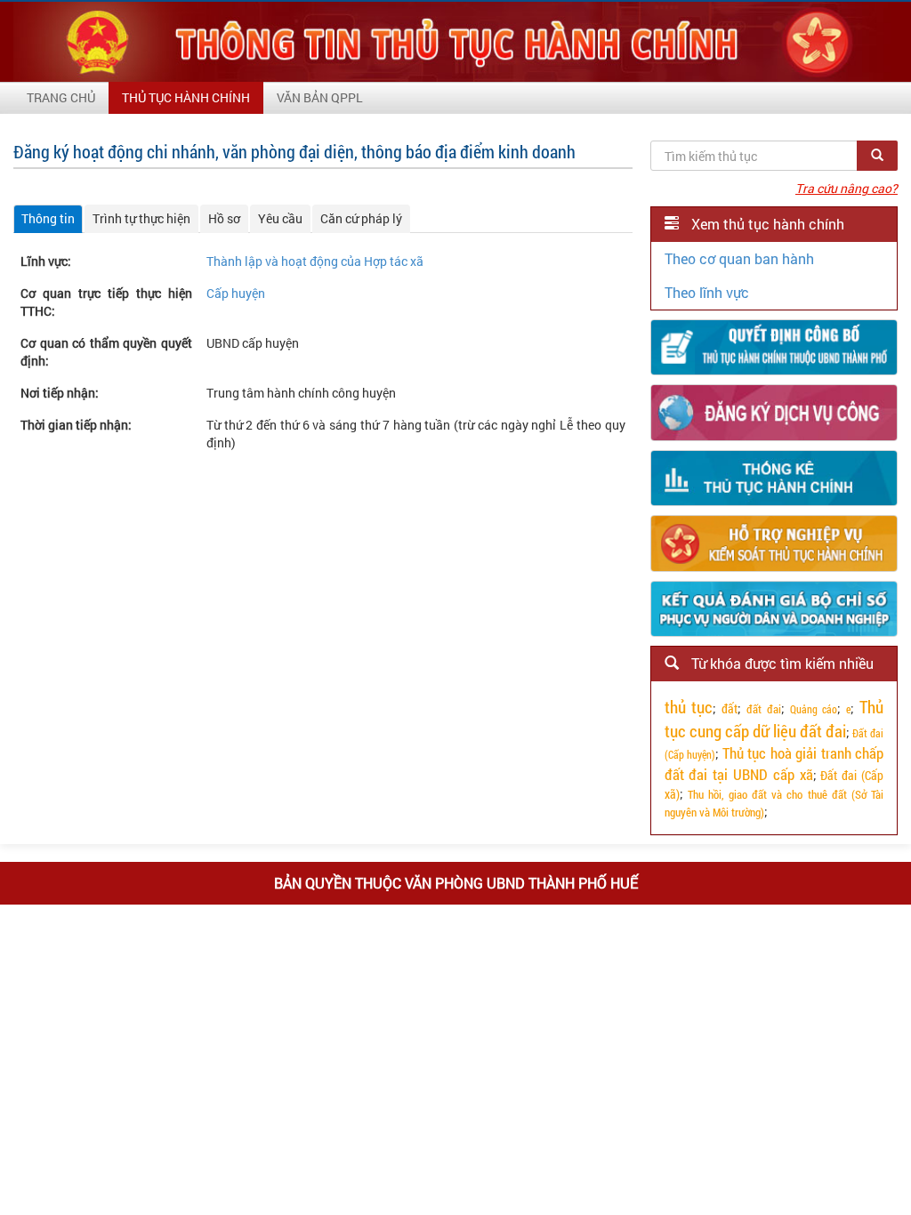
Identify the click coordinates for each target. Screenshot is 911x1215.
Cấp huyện (235, 293)
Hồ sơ (224, 218)
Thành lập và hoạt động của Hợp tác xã (314, 261)
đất (730, 708)
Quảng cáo (814, 709)
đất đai (763, 709)
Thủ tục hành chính (186, 97)
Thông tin (48, 218)
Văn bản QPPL (320, 97)
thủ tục (689, 707)
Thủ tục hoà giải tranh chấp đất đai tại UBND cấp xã (774, 764)
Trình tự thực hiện (141, 218)
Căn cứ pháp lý (361, 218)
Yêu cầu (280, 218)
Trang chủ (61, 97)
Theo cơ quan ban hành (739, 258)
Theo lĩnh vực (707, 292)
